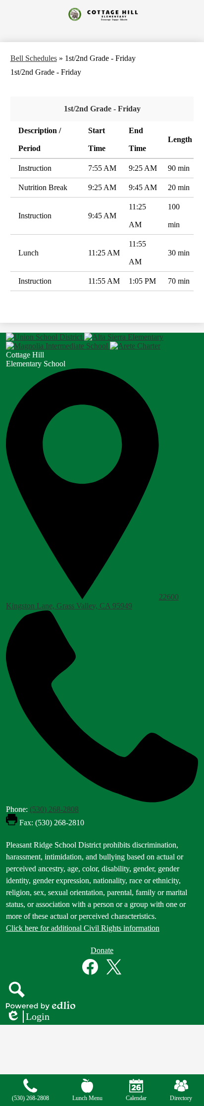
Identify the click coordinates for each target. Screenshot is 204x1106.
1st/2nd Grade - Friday (102, 108)
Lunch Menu (87, 1098)
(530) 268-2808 (54, 809)
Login (28, 1017)
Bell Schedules (33, 58)
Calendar (136, 1098)
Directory (181, 1098)
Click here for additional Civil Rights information (82, 928)
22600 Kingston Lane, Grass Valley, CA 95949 (92, 601)
